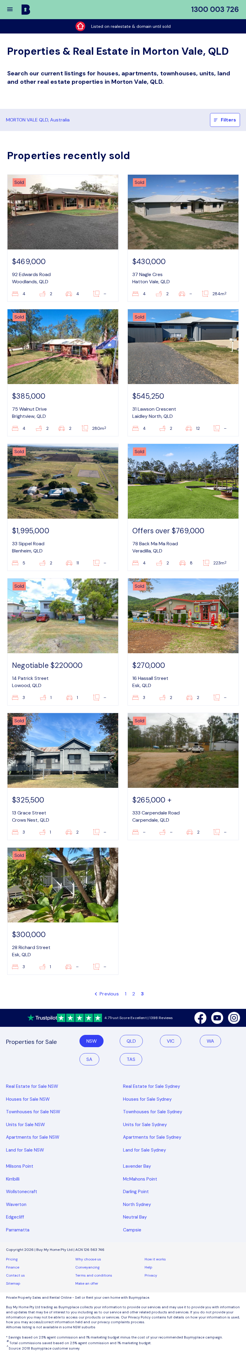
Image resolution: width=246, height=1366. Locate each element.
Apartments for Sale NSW (32, 1137)
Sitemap (13, 1283)
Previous (108, 994)
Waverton (16, 1204)
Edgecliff (15, 1217)
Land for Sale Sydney (144, 1150)
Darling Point (136, 1192)
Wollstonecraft (21, 1192)
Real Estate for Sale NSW (32, 1086)
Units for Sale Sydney (145, 1125)
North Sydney (137, 1204)
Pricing (12, 1259)
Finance (12, 1267)
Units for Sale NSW (25, 1125)
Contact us (15, 1275)
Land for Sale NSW (25, 1150)
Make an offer (86, 1283)
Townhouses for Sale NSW (33, 1112)
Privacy (151, 1275)
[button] (13, 9)
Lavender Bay (137, 1166)
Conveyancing (87, 1267)
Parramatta (17, 1230)
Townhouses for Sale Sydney (152, 1112)
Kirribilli (13, 1179)
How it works (155, 1259)
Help (148, 1267)
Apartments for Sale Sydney (152, 1137)
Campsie (132, 1230)
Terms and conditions (93, 1275)
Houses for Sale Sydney (147, 1099)
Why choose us (88, 1259)
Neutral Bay (135, 1217)
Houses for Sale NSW (28, 1099)
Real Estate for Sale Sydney (151, 1086)
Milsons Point (19, 1166)
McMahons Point (140, 1179)
